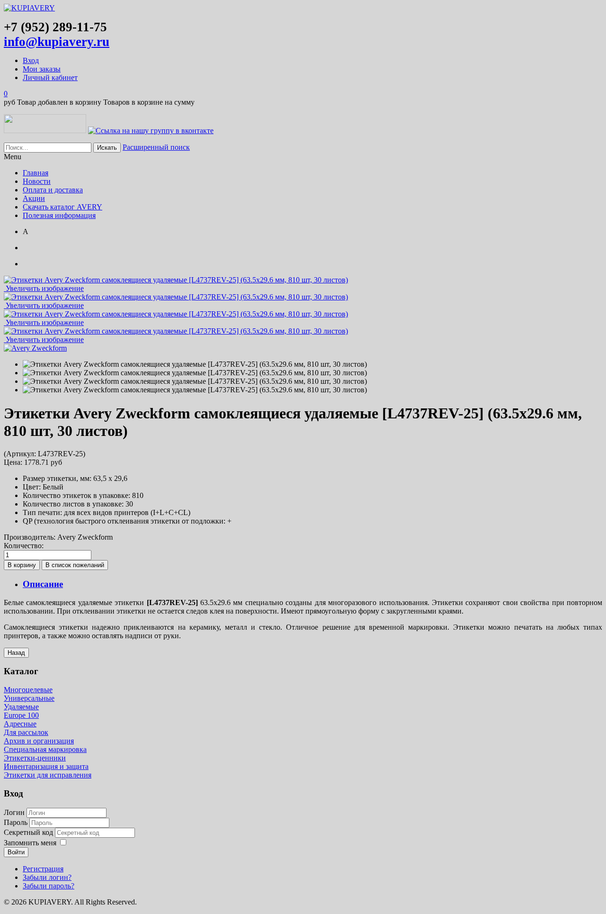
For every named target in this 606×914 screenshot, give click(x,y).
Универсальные (29, 698)
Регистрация (43, 869)
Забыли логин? (47, 877)
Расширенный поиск (156, 147)
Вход (31, 60)
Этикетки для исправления (47, 775)
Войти (16, 852)
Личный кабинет (50, 77)
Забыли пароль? (48, 886)
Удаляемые (21, 707)
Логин (14, 812)
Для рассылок (26, 732)
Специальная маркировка (45, 749)
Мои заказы (42, 69)
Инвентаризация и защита (46, 766)
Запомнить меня (30, 843)
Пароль (16, 822)
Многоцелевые (28, 690)
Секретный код (29, 832)
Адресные (20, 724)
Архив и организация (39, 741)
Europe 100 (21, 715)
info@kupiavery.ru (56, 42)
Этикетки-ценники (35, 758)
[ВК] (151, 131)
